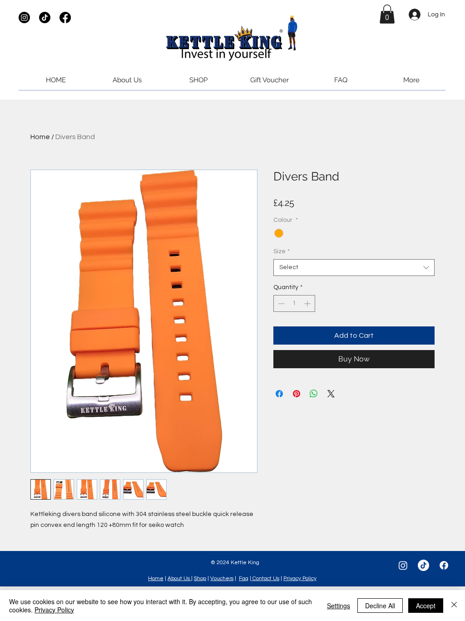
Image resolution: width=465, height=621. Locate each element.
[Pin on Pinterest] (296, 393)
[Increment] (308, 303)
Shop (200, 578)
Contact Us (265, 578)
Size (281, 251)
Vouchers (221, 578)
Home (40, 136)
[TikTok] (44, 17)
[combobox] (354, 267)
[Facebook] (65, 17)
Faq (243, 578)
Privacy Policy (300, 578)
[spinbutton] (294, 303)
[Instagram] (24, 17)
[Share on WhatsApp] (313, 393)
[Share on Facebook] (279, 393)
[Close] (454, 605)
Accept (425, 605)
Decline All (380, 605)
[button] (387, 14)
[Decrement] (280, 303)
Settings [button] (338, 605)
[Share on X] (331, 393)
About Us (179, 578)
